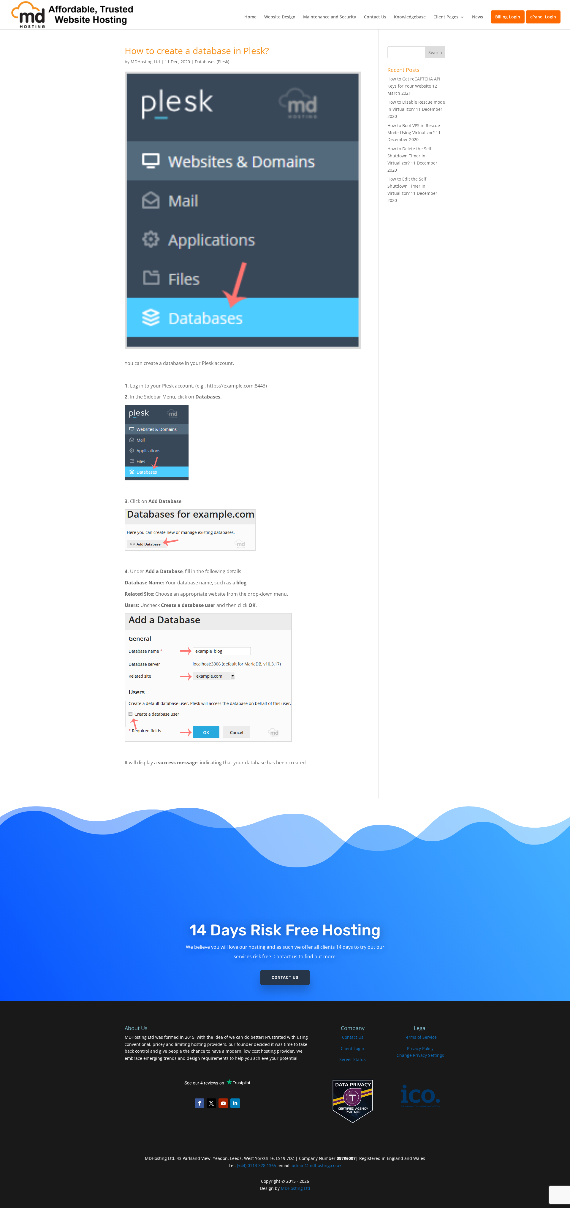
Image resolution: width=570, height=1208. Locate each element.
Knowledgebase (410, 17)
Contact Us (375, 17)
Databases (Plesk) (212, 61)
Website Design (279, 17)
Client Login (352, 1048)
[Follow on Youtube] (223, 1103)
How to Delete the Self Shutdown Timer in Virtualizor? (409, 156)
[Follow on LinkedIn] (235, 1103)
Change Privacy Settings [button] (420, 1055)
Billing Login (507, 17)
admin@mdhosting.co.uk (316, 1165)
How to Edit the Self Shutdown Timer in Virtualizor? (406, 186)
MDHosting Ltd (145, 61)
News (477, 17)
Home (250, 17)
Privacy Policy (420, 1048)
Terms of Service (420, 1037)
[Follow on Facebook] (199, 1103)
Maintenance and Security (329, 17)
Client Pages (445, 17)
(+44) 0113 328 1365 (256, 1165)
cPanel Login (543, 17)
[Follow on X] (211, 1103)
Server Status (352, 1059)
